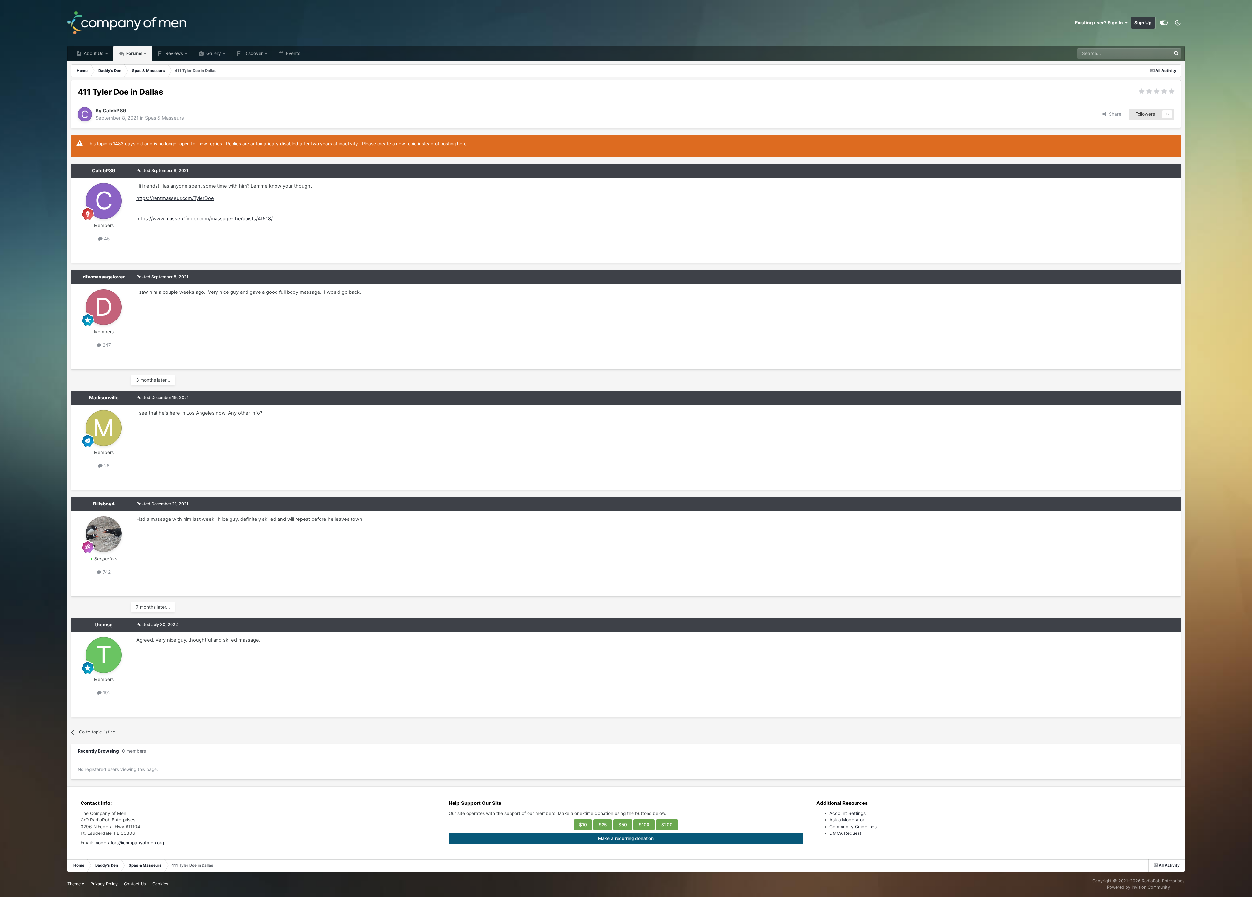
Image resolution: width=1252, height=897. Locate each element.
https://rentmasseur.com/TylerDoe (175, 198)
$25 (603, 824)
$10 (583, 824)
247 (106, 345)
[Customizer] (1164, 23)
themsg (103, 625)
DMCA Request (845, 833)
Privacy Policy (104, 883)
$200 (667, 824)
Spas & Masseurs (164, 118)
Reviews (173, 53)
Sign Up (1143, 22)
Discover (253, 53)
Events (292, 53)
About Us (92, 53)
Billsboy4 (104, 504)
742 (106, 572)
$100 (644, 824)
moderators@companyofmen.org (129, 842)
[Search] (1176, 53)
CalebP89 (114, 111)
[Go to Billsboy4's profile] (104, 534)
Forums (133, 53)
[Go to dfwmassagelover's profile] (104, 307)
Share (1113, 114)
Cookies (160, 883)
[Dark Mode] (1178, 23)
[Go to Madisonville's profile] (104, 428)
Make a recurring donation (626, 838)
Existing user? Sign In (1100, 22)
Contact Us (135, 883)
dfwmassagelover (104, 277)
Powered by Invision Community (1138, 887)
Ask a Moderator (846, 819)
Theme (74, 883)
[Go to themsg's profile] (104, 655)
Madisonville (104, 398)
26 (106, 465)
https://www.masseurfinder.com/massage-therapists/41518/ (204, 218)
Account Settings (847, 813)
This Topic (1151, 53)
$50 (623, 824)
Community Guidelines (853, 826)
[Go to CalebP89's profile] (85, 114)
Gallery (213, 53)
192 (106, 692)
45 (106, 238)
